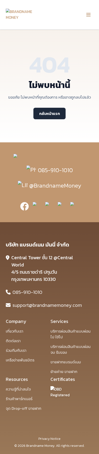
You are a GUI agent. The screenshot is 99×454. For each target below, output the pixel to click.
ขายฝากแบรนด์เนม (65, 362)
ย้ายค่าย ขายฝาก (63, 371)
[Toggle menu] (88, 14)
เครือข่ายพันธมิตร (20, 360)
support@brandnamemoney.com (47, 305)
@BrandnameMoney (55, 185)
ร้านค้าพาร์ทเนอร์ (19, 399)
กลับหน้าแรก (49, 113)
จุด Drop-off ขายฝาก (23, 408)
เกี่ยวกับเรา (14, 331)
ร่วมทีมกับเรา (16, 350)
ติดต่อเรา (13, 341)
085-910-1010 (55, 170)
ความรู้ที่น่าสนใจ (18, 389)
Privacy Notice (49, 438)
